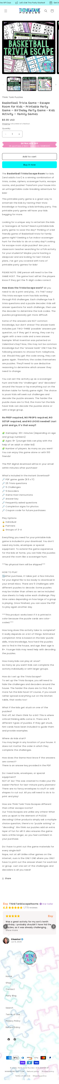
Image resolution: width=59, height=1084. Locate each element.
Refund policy (33, 1071)
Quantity (6, 128)
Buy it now (29, 164)
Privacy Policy (13, 1020)
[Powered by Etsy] (50, 916)
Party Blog (11, 995)
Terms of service (22, 1076)
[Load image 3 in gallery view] (45, 84)
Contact (10, 989)
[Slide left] (3, 84)
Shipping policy (40, 1076)
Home (9, 976)
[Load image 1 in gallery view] (14, 84)
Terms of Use (13, 1014)
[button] (6, 11)
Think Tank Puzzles (26, 1068)
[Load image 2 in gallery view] (29, 84)
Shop (8, 982)
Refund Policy (13, 1027)
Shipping (6, 124)
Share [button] (8, 878)
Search (9, 1007)
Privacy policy (48, 1071)
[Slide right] (56, 84)
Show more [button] (12, 930)
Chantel (15, 939)
